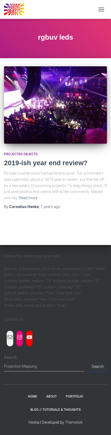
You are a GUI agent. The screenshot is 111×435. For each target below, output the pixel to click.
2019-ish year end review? (46, 163)
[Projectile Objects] (16, 9)
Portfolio (74, 396)
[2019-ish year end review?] (55, 105)
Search (10, 357)
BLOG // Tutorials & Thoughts (55, 410)
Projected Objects (21, 154)
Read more (28, 198)
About (51, 396)
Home (32, 396)
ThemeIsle (73, 422)
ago (50, 207)
